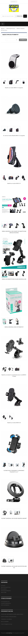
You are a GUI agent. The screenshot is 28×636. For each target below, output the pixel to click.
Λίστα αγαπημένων (5, 605)
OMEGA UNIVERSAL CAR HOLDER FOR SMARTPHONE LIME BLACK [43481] (14, 232)
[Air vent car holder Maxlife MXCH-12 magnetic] (14, 108)
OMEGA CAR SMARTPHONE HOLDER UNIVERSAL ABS (14, 279)
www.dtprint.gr (9, 632)
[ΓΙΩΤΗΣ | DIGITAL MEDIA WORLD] (14, 8)
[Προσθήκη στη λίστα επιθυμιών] (19, 72)
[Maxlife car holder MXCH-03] (14, 396)
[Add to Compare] (22, 72)
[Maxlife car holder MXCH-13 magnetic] (14, 61)
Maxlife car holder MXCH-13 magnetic (14, 87)
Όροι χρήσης (4, 588)
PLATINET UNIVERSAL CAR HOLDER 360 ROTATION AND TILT (14, 567)
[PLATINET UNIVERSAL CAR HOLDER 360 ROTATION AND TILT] (14, 539)
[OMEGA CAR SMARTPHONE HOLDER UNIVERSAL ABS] (14, 252)
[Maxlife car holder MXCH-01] (14, 156)
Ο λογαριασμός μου (5, 601)
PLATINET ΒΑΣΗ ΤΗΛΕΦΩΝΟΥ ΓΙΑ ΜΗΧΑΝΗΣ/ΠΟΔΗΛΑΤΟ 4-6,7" (14, 471)
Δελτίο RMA (3, 592)
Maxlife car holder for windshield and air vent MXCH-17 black (14, 375)
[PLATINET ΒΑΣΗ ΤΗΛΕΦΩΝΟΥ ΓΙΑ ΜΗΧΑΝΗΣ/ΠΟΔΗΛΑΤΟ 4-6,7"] (14, 443)
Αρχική (2, 28)
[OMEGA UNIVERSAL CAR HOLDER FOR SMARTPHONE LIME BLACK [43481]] (14, 204)
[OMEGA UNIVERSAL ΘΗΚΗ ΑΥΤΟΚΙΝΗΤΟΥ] (14, 300)
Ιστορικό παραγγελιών (6, 603)
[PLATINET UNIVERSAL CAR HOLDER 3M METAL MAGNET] (14, 491)
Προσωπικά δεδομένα (6, 590)
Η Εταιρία (3, 585)
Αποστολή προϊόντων (5, 587)
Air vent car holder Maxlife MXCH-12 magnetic (14, 135)
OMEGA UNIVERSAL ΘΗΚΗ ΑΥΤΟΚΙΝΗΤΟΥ (14, 327)
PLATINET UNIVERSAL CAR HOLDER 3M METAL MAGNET (14, 518)
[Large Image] (25, 72)
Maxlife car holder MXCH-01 (14, 183)
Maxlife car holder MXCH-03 (14, 422)
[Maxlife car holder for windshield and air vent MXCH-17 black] (14, 348)
